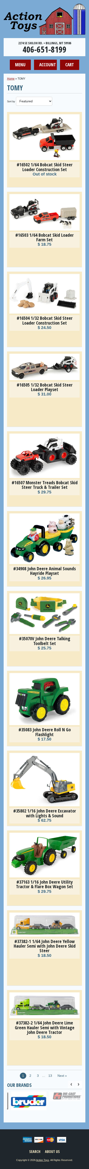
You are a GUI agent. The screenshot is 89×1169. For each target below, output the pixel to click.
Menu (20, 64)
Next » (62, 1075)
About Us (52, 1151)
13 (50, 1075)
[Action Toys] (44, 31)
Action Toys (42, 1160)
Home (11, 78)
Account (47, 64)
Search (34, 1151)
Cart (69, 64)
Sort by (11, 101)
